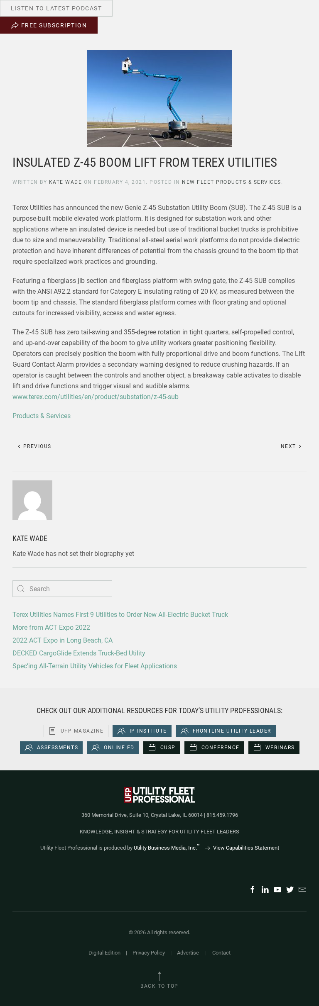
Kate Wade (65, 182)
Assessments (58, 747)
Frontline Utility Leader (232, 731)
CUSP (168, 747)
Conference (220, 747)
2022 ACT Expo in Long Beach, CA (62, 640)
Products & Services (41, 416)
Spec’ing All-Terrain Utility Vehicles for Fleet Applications (94, 666)
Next (289, 446)
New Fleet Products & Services (231, 182)
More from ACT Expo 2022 (51, 627)
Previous (36, 446)
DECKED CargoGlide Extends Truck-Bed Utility (78, 653)
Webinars (280, 747)
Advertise (188, 953)
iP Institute (148, 731)
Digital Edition (104, 953)
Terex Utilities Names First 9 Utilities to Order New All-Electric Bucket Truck (120, 615)
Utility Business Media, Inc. (167, 848)
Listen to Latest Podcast (56, 8)
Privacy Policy (149, 953)
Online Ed (119, 747)
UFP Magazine (82, 731)
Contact (221, 953)
